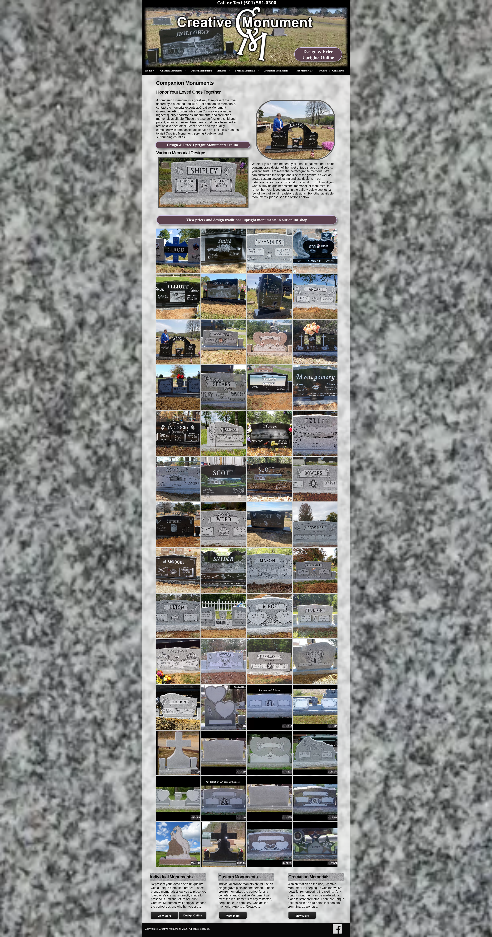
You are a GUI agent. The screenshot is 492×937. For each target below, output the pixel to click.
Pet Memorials (304, 70)
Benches (222, 70)
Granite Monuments (171, 70)
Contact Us (338, 70)
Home (148, 70)
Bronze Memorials (245, 70)
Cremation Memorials (276, 70)
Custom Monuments (201, 70)
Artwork (322, 70)
